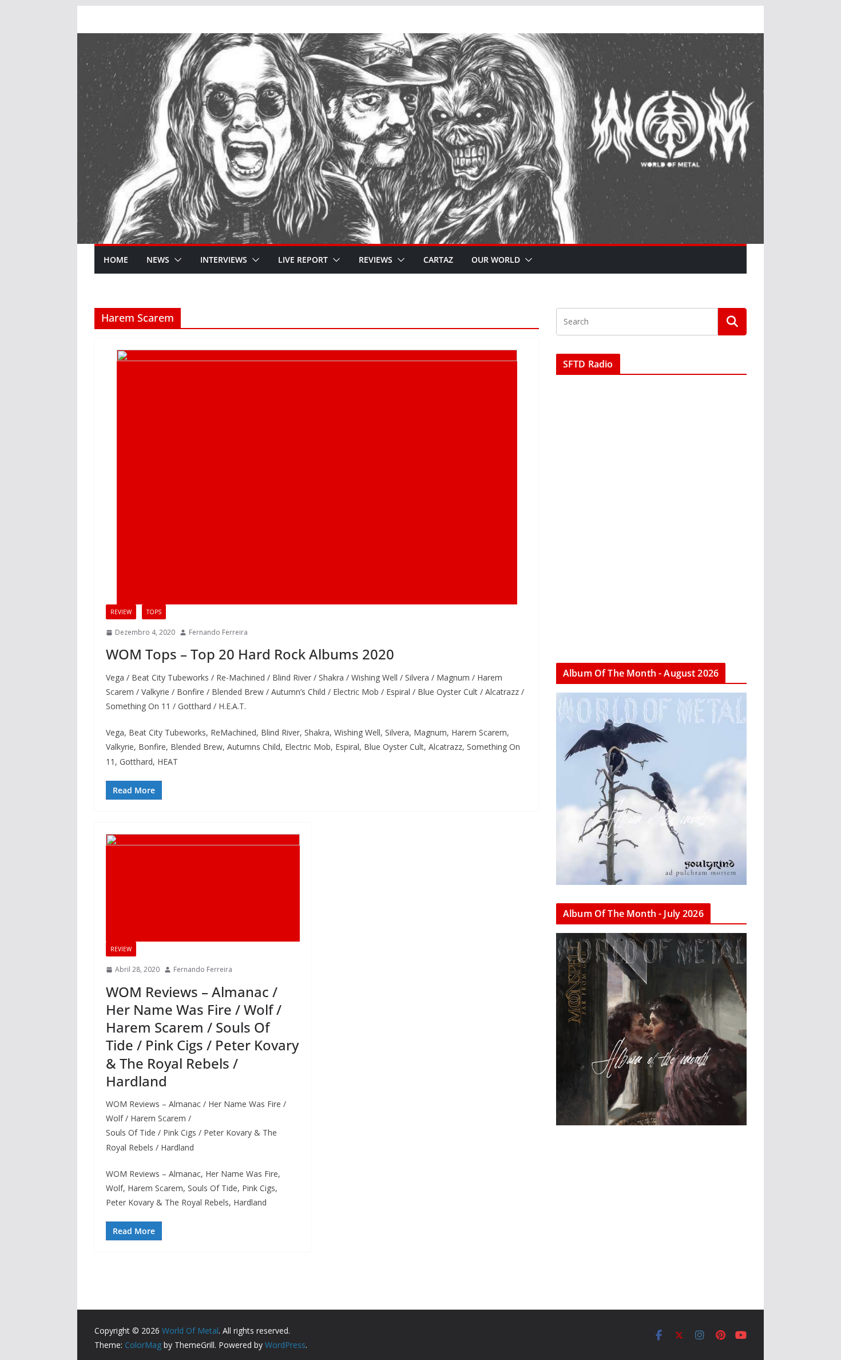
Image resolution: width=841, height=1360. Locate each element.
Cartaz (438, 259)
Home (116, 259)
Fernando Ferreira (218, 632)
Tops (153, 612)
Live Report (303, 259)
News (157, 259)
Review (121, 612)
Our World (495, 259)
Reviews (375, 259)
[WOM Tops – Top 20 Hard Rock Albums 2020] (316, 477)
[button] (175, 260)
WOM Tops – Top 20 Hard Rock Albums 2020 (250, 654)
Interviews (223, 259)
